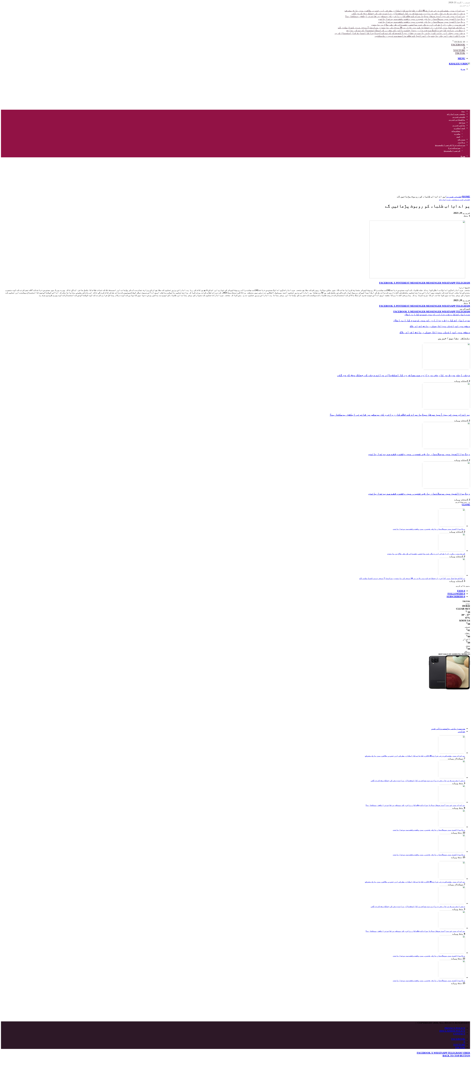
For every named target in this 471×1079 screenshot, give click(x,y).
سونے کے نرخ (454, 148)
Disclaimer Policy (452, 1031)
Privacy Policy (455, 1028)
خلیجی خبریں (458, 117)
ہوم (463, 111)
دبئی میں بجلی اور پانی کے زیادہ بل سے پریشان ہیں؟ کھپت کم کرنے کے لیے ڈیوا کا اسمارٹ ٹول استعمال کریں (399, 33)
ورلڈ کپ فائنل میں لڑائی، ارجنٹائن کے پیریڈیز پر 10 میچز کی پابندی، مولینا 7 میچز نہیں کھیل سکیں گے (401, 27)
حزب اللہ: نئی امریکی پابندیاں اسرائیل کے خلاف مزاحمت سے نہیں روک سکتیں (419, 36)
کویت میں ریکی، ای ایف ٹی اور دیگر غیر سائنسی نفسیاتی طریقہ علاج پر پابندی (418, 24)
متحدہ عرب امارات (456, 114)
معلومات (456, 131)
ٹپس (458, 136)
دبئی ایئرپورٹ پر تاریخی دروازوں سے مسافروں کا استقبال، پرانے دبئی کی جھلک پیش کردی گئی (408, 13)
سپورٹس (461, 139)
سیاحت (462, 122)
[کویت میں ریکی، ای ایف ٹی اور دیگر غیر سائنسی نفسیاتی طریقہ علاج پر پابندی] (451, 550)
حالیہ (461, 731)
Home (466, 196)
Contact (459, 1033)
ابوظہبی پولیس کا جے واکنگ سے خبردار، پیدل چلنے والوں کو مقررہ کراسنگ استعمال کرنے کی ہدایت (405, 30)
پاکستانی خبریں (457, 120)
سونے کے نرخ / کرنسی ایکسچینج (450, 145)
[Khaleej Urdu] (459, 63)
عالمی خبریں (458, 125)
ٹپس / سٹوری (459, 128)
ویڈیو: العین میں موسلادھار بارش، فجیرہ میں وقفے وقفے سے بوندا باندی (421, 19)
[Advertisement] (396, 90)
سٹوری (457, 134)
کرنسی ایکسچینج (452, 151)
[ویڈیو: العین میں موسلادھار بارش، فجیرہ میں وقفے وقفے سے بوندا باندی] (446, 448)
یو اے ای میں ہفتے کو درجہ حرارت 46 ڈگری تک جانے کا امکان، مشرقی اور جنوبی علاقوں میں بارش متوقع (404, 10)
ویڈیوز (461, 142)
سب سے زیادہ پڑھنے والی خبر (448, 728)
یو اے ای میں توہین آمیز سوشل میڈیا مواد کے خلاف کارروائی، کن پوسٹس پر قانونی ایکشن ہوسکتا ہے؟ (405, 16)
